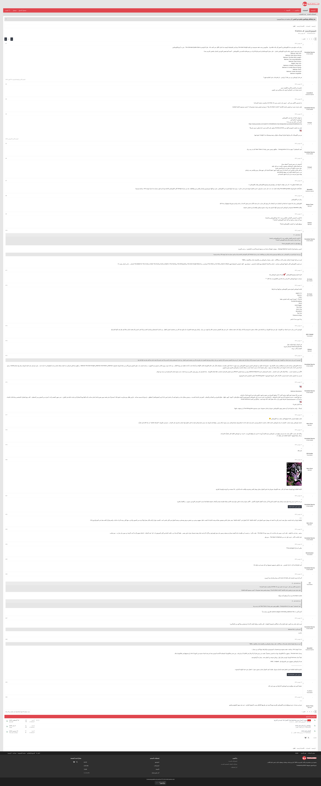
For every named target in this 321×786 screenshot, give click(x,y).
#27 (6, 618)
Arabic (297, 753)
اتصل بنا (38, 753)
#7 (6, 180)
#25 (6, 559)
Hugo (10, 727)
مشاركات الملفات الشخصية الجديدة (229, 764)
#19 (6, 444)
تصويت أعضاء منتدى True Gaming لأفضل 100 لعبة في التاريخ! (290, 720)
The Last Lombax (13, 732)
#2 (6, 84)
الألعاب (296, 722)
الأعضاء (288, 10)
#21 (6, 495)
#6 (6, 158)
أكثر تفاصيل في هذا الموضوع (284, 19)
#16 (6, 382)
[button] (293, 10)
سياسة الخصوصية (22, 753)
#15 (6, 355)
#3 (6, 99)
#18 (6, 430)
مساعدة (14, 753)
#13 (6, 325)
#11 (6, 270)
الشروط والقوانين (31, 753)
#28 (6, 639)
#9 (6, 214)
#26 (6, 574)
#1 (6, 43)
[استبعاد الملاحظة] (6, 19)
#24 (6, 544)
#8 (6, 195)
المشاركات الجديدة (311, 14)
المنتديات (305, 10)
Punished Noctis (311, 33)
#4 (6, 114)
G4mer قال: (298, 235)
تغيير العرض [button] (303, 753)
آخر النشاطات (234, 767)
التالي (304, 39)
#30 (6, 697)
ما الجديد (297, 10)
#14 (6, 340)
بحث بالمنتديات (302, 14)
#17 (6, 415)
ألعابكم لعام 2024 (306, 731)
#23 (6, 529)
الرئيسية (313, 10)
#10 (6, 230)
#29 (6, 682)
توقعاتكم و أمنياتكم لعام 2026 (303, 725)
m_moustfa (86, 773)
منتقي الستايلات (311, 753)
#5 (6, 143)
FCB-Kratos (308, 727)
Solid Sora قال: (297, 583)
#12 (6, 285)
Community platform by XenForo (161, 779)
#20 (6, 459)
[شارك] (8, 43)
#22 (6, 514)
